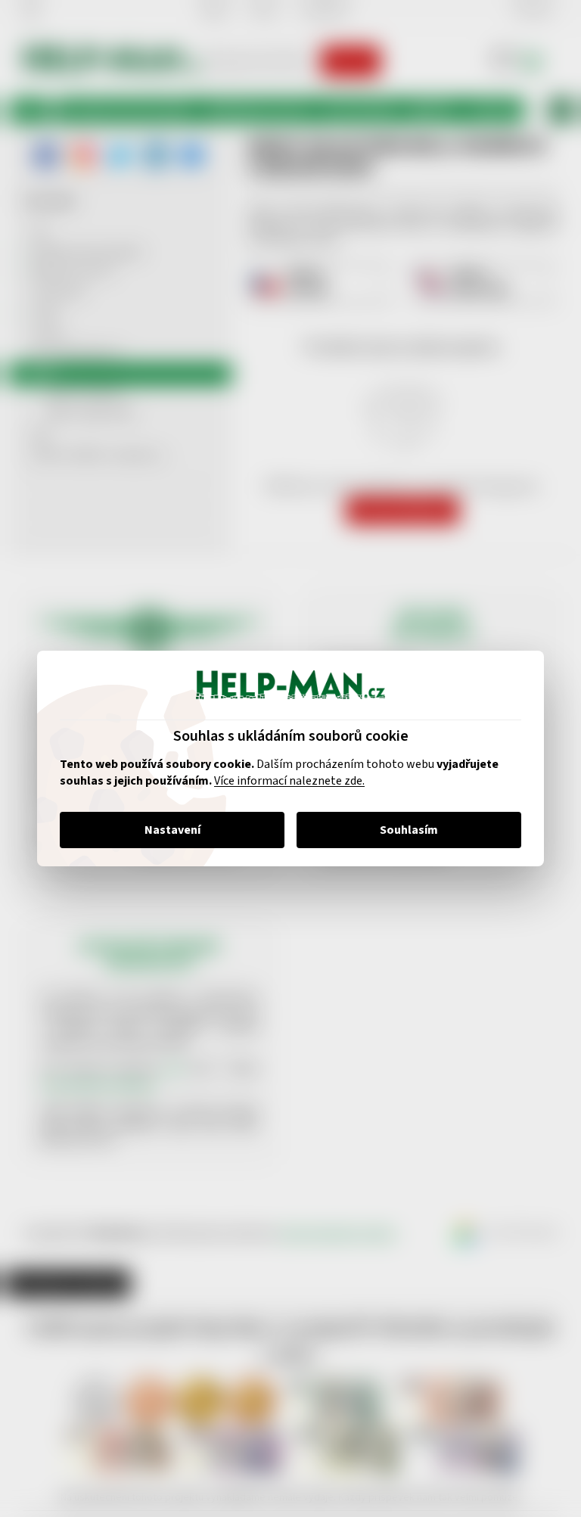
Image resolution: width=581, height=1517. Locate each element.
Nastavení (166, 830)
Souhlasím (403, 830)
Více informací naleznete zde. (284, 780)
